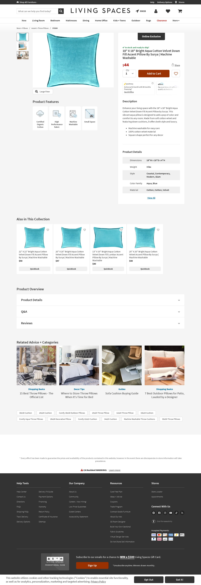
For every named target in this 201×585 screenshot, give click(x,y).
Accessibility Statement (78, 516)
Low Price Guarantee (77, 506)
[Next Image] (111, 60)
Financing (43, 501)
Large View (45, 91)
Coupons (114, 501)
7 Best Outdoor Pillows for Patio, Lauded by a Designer (164, 395)
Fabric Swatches (117, 531)
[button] (161, 521)
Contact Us (21, 496)
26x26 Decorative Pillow (60, 419)
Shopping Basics (36, 389)
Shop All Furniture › (28, 2)
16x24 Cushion (147, 413)
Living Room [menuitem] (38, 20)
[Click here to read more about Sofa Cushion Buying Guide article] (122, 365)
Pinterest (153, 513)
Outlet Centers (75, 511)
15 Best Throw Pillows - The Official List (36, 395)
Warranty (42, 506)
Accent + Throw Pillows (40, 28)
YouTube (170, 513)
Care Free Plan (116, 491)
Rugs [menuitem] (148, 20)
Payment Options (46, 496)
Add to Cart (154, 73)
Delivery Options (164, 2)
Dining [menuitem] (86, 20)
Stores (181, 2)
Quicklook (34, 269)
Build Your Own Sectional (120, 526)
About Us (73, 491)
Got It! (179, 579)
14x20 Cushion (110, 419)
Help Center (21, 491)
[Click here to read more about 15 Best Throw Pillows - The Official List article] (36, 365)
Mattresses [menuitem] (71, 20)
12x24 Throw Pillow (124, 413)
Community (73, 496)
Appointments (157, 496)
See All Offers (129, 92)
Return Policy (44, 511)
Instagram (165, 513)
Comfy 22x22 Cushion (87, 419)
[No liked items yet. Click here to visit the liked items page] (168, 11)
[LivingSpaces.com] (100, 10)
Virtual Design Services (119, 536)
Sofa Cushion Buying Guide (121, 393)
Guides (121, 389)
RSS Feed (182, 513)
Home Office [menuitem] (101, 20)
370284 (55, 28)
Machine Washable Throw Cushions (139, 419)
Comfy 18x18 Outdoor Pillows (72, 413)
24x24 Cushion (45, 413)
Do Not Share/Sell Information (122, 541)
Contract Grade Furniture (120, 511)
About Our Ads (116, 516)
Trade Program (116, 506)
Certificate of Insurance (48, 516)
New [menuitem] (24, 20)
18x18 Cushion (25, 413)
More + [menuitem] (176, 20)
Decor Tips (79, 389)
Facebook (159, 513)
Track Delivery (22, 516)
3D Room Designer (117, 521)
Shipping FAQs (23, 511)
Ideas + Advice (116, 496)
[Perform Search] (61, 11)
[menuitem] (180, 11)
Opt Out (148, 579)
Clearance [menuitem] (162, 20)
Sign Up (92, 565)
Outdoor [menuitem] (136, 20)
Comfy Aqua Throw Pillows (31, 419)
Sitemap (42, 521)
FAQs (19, 506)
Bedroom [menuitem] (55, 20)
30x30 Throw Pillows (171, 419)
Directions (21, 501)
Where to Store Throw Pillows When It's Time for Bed (79, 395)
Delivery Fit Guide (46, 491)
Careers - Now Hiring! (78, 501)
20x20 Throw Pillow (100, 413)
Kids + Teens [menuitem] (119, 20)
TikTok (176, 513)
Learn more (114, 470)
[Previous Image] (35, 60)
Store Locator (156, 491)
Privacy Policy (98, 581)
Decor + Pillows (22, 28)
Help (152, 2)
